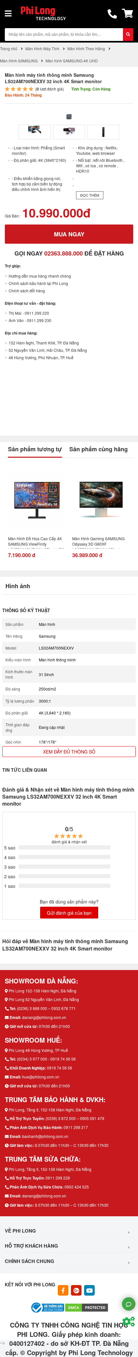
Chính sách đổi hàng (27, 290)
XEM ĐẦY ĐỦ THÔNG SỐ (69, 751)
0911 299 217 (76, 1127)
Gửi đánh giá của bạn (69, 912)
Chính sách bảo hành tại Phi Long (38, 283)
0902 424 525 (77, 1186)
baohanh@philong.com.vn (45, 1136)
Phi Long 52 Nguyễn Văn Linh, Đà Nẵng (44, 999)
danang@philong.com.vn (44, 1017)
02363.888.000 (63, 253)
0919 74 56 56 (59, 1067)
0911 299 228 (58, 1177)
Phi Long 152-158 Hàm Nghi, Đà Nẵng (42, 990)
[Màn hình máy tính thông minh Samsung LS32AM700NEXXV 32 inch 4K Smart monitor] (34, 132)
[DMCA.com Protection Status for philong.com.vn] (86, 1307)
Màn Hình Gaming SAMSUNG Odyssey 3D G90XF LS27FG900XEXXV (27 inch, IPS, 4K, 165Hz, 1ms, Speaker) (99, 542)
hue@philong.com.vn (40, 1076)
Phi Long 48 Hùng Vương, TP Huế (38, 1050)
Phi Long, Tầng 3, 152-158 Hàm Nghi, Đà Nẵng (50, 1109)
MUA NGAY (69, 234)
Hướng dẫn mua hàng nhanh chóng (40, 276)
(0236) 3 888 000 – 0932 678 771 (46, 1008)
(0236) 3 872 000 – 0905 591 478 (75, 1118)
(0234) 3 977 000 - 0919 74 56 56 (46, 1058)
